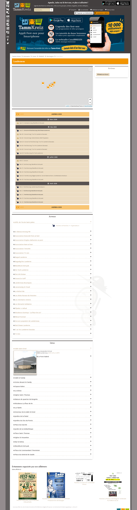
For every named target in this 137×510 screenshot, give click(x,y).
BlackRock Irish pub (22, 266)
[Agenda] (8, 17)
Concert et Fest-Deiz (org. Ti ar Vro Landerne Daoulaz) (39, 141)
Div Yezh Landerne (21, 270)
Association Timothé (22, 249)
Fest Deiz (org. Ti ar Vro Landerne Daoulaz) (35, 145)
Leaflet (67, 106)
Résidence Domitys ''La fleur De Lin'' (28, 313)
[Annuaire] (8, 21)
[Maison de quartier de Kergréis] (43, 83)
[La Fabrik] (48, 87)
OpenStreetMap (88, 106)
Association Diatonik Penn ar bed (27, 236)
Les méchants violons (23, 300)
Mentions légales (42, 507)
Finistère (59, 56)
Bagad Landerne (21, 257)
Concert (26, 160)
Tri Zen (17, 334)
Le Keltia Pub (19, 291)
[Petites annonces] (8, 33)
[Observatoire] (8, 25)
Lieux (34, 56)
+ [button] (90, 99)
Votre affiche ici (16, 469)
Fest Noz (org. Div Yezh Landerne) (33, 153)
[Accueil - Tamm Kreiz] (22, 6)
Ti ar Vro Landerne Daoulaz (25, 329)
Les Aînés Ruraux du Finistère (25, 295)
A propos (15, 507)
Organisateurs (75, 225)
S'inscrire (73, 10)
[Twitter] (8, 44)
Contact (27, 507)
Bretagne (50, 56)
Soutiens (32, 507)
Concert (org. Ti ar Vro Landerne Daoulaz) (35, 134)
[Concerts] (8, 6)
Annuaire (26, 56)
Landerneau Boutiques (23, 283)
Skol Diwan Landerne (22, 325)
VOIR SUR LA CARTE (54, 353)
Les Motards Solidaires (23, 304)
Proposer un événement (54, 507)
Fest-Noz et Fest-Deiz (62, 225)
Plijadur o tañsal (21, 308)
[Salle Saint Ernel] (54, 83)
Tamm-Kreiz (16, 56)
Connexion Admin (102, 13)
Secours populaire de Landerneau (27, 321)
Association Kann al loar (24, 244)
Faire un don (110, 10)
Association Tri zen (22, 253)
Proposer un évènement (84, 13)
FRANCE (41, 56)
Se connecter (84, 10)
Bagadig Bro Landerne (23, 261)
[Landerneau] (52, 85)
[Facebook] (8, 40)
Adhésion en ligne (97, 10)
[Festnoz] (8, 2)
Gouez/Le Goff (20, 278)
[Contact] (8, 37)
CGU (36, 507)
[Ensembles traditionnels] (8, 12)
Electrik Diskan (20, 274)
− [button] (90, 102)
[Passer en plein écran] (90, 69)
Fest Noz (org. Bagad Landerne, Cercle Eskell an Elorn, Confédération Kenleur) (45, 175)
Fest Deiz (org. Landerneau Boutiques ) (34, 187)
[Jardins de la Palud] (49, 86)
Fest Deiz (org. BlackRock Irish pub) (33, 164)
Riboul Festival (20, 317)
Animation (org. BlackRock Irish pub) (34, 123)
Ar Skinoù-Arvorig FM (22, 232)
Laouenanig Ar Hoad (22, 287)
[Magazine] (8, 28)
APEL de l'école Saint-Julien (25, 222)
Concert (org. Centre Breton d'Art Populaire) (36, 138)
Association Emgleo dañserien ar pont (29, 240)
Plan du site (21, 507)
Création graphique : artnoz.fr (69, 507)
